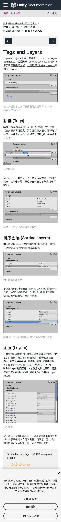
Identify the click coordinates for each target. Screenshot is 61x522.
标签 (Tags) (19, 65)
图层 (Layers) (10, 69)
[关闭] (59, 473)
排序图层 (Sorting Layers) (41, 65)
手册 (6, 13)
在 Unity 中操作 (11, 27)
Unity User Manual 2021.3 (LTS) (20, 23)
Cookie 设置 (30, 498)
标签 (36, 130)
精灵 (31, 244)
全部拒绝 (30, 506)
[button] (12, 464)
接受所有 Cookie (30, 516)
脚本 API (15, 13)
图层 (48, 357)
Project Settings (12, 30)
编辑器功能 (29, 27)
